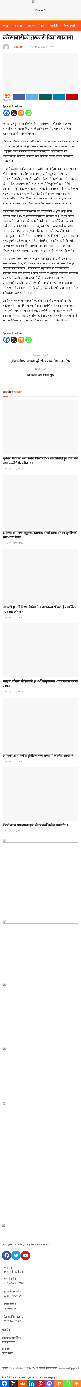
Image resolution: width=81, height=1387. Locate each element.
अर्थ (42, 26)
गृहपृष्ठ (5, 26)
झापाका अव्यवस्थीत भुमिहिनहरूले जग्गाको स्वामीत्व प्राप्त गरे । (39, 756)
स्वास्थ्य (31, 26)
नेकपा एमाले (69, 26)
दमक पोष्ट (18, 47)
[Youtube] (25, 1255)
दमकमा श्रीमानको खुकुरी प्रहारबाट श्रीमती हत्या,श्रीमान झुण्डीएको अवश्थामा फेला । (40, 535)
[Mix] (21, 113)
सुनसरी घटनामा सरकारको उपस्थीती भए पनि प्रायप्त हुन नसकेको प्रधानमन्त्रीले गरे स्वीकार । (40, 461)
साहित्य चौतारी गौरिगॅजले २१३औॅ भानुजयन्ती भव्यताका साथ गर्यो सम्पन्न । (40, 684)
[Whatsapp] (28, 113)
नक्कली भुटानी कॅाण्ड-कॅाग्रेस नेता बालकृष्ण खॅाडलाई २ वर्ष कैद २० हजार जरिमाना (39, 609)
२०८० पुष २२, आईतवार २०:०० (42, 47)
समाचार (18, 26)
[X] (14, 113)
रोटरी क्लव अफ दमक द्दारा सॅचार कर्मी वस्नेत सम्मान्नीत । (35, 825)
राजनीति (54, 26)
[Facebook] (6, 113)
